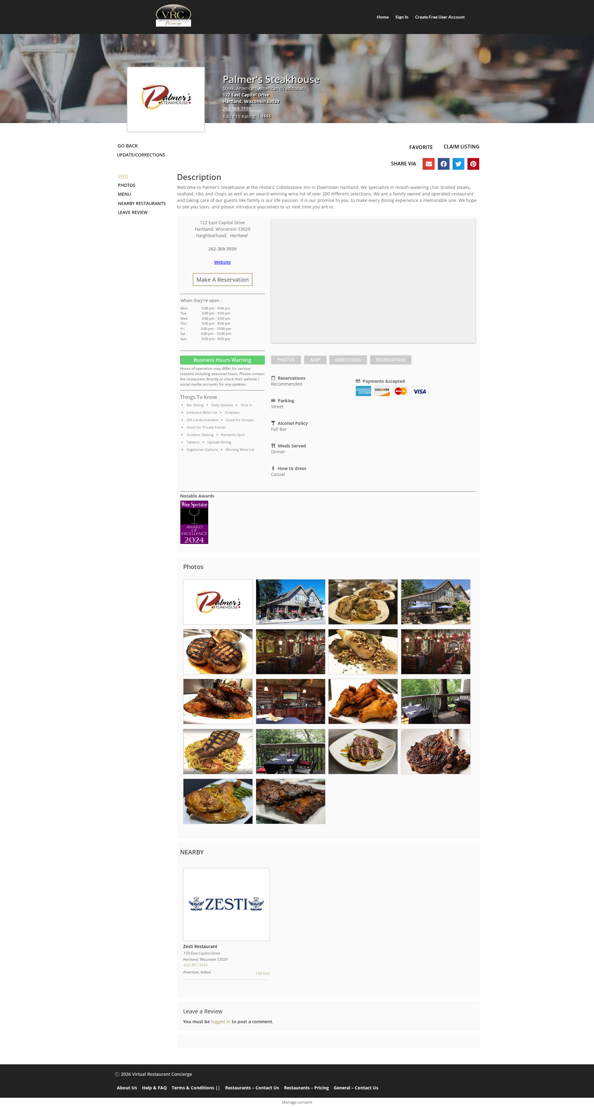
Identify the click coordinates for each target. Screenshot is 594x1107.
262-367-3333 (195, 965)
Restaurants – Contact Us (252, 1088)
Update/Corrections (141, 155)
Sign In (401, 16)
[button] (428, 164)
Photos (286, 359)
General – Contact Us (356, 1088)
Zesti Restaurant (200, 946)
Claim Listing (462, 146)
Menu (124, 194)
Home (383, 16)
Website (222, 262)
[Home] (173, 15)
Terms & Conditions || (196, 1088)
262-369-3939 (237, 108)
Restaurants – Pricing (306, 1088)
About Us (127, 1088)
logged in (220, 1021)
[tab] (286, 360)
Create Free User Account (440, 16)
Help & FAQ (154, 1088)
